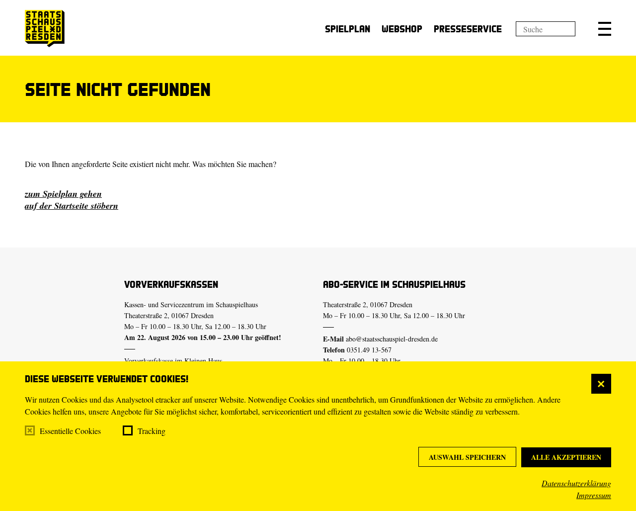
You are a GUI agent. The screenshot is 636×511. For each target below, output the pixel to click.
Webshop (402, 28)
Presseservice (468, 28)
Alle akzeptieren (566, 457)
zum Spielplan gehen (63, 193)
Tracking (151, 431)
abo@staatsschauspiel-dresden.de (392, 338)
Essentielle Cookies (70, 431)
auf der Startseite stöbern (71, 205)
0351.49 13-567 (369, 349)
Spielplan (347, 28)
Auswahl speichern (467, 457)
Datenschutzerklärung (576, 483)
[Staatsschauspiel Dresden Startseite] (45, 28)
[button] (604, 29)
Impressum (593, 495)
